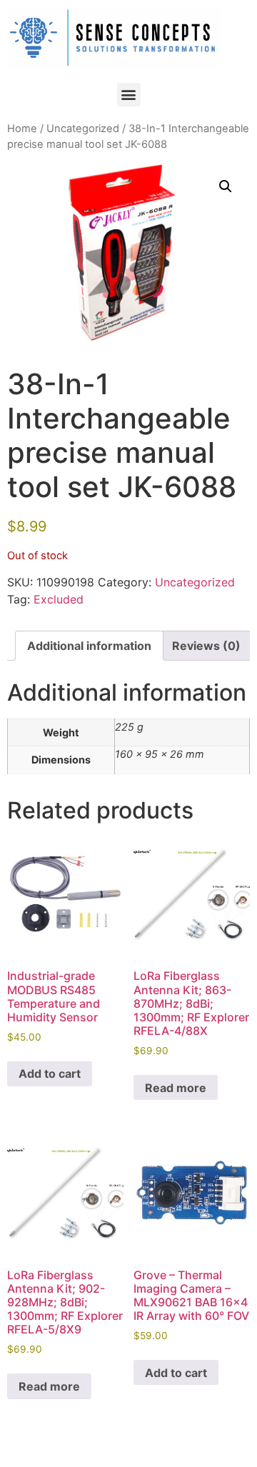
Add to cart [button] (50, 1073)
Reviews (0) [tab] (206, 646)
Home (22, 128)
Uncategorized (82, 128)
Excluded (59, 599)
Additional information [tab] (89, 646)
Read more (175, 1088)
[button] (129, 94)
